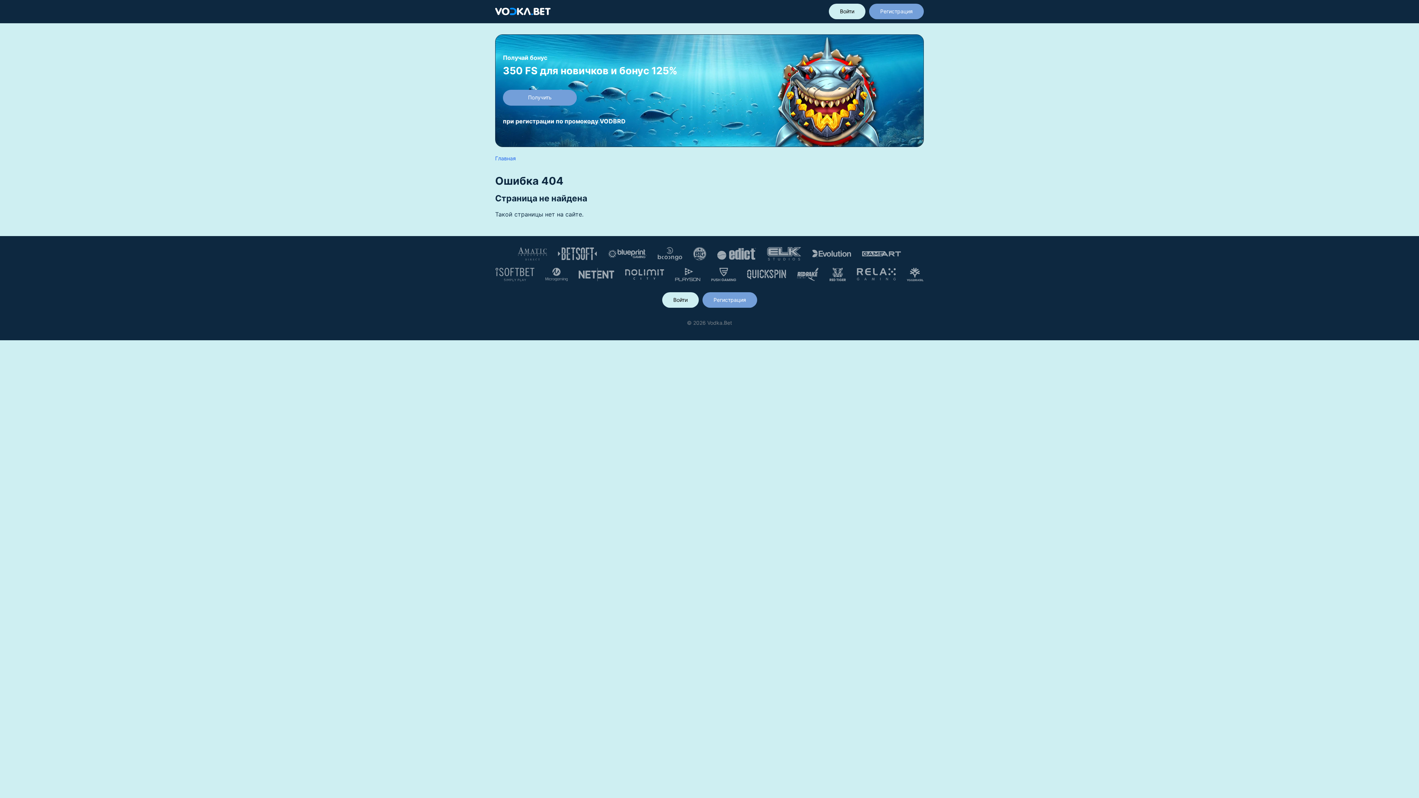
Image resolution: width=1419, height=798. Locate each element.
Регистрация (896, 11)
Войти (847, 11)
